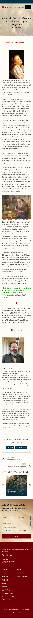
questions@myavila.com (8, 561)
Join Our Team (7, 593)
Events (4, 587)
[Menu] (28, 7)
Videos (4, 583)
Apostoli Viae (13, 413)
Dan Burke (10, 447)
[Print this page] (17, 330)
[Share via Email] (12, 330)
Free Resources (22, 577)
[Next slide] (30, 485)
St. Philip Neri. (21, 283)
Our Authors (6, 590)
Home (4, 573)
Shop (18, 580)
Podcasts (5, 580)
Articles (5, 577)
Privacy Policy (16, 612)
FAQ (18, 573)
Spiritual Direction (21, 447)
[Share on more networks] (21, 330)
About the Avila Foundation (8, 598)
